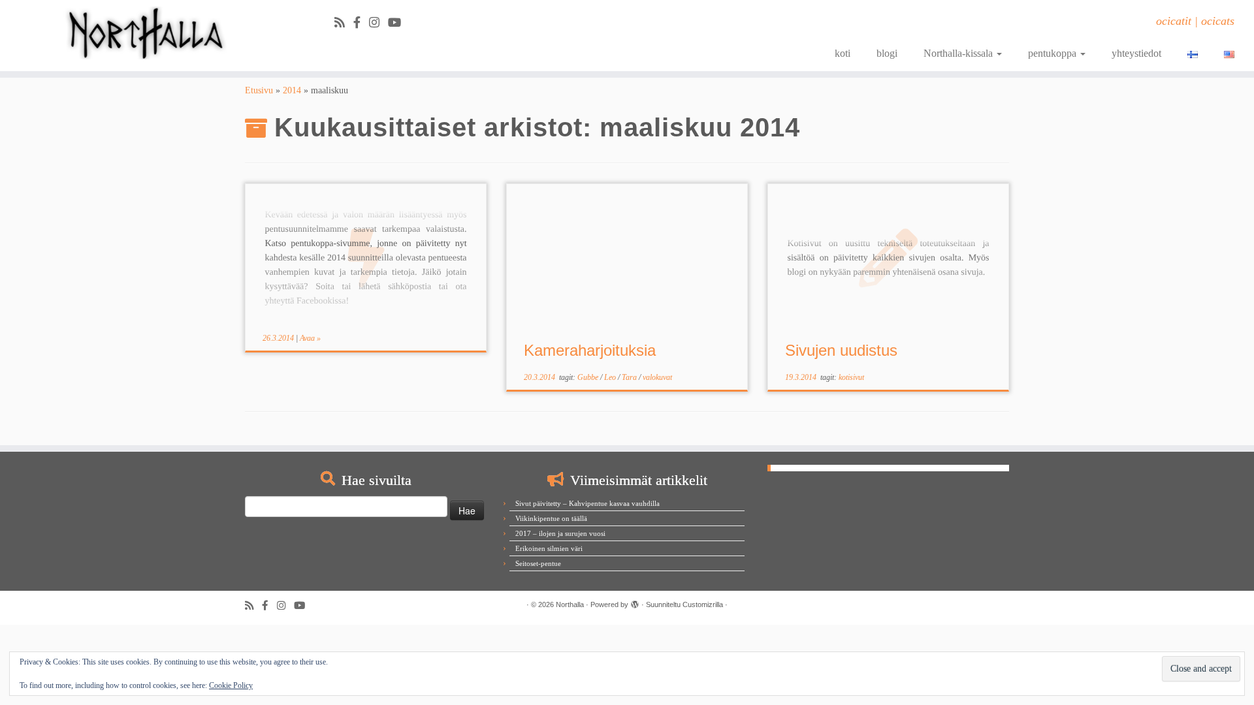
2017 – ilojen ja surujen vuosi (560, 533)
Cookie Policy (231, 685)
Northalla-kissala (959, 53)
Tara (630, 377)
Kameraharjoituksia (590, 350)
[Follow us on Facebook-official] (361, 22)
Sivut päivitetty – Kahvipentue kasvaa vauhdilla (587, 503)
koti (842, 53)
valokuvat (657, 377)
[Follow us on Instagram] (378, 22)
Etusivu (259, 90)
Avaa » (310, 338)
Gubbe (588, 377)
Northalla (570, 604)
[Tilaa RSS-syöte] (343, 22)
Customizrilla (703, 604)
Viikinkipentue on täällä (551, 518)
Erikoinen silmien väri (549, 548)
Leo (611, 377)
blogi (886, 53)
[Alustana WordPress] (634, 602)
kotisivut (851, 377)
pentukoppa (1053, 53)
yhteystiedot (1136, 53)
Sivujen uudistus (841, 350)
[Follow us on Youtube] (399, 22)
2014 (292, 90)
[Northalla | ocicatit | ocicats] (144, 33)
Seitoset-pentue (538, 563)
